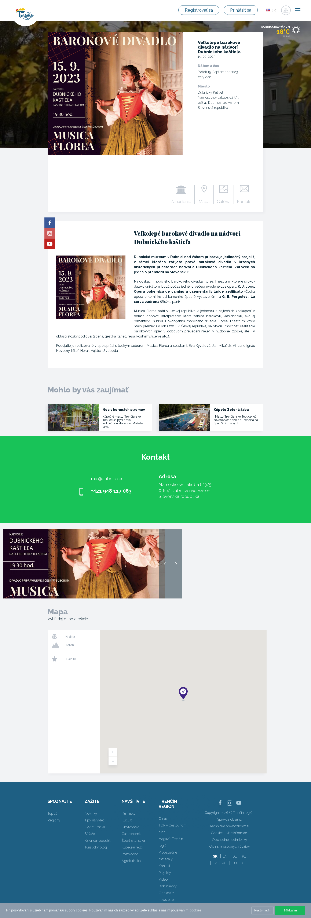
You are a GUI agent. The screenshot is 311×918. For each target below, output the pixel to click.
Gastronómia (131, 834)
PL (244, 856)
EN (225, 856)
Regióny (54, 820)
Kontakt (244, 201)
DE (235, 856)
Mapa (204, 201)
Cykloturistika (95, 827)
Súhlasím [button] (290, 910)
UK (244, 863)
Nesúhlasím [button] (262, 910)
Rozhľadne (130, 854)
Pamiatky (128, 813)
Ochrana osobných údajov (229, 846)
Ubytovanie (130, 827)
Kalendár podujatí (98, 841)
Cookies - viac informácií (229, 833)
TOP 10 (71, 659)
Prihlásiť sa (240, 10)
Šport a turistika (133, 841)
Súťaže (90, 834)
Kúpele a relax (132, 847)
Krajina (70, 636)
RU (224, 863)
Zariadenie (181, 201)
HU (234, 863)
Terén (70, 645)
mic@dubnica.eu (107, 478)
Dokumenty (168, 886)
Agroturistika (131, 861)
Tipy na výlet (94, 820)
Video (163, 879)
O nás (163, 819)
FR (215, 863)
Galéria (223, 201)
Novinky (91, 813)
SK (215, 856)
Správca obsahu (229, 819)
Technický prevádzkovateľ (229, 826)
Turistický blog (96, 847)
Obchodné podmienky (229, 840)
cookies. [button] (196, 910)
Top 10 (53, 813)
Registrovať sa (199, 10)
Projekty (165, 873)
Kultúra (127, 820)
